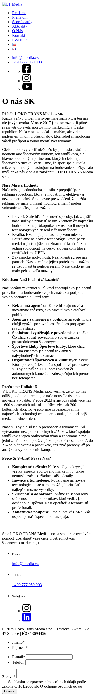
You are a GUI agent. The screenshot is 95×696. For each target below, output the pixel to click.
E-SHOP (19, 40)
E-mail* (18, 657)
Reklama (19, 13)
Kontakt (18, 35)
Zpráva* (8, 677)
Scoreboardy (22, 22)
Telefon (18, 662)
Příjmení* (20, 647)
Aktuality (19, 26)
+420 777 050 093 (27, 62)
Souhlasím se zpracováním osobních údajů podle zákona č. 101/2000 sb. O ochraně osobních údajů (44, 684)
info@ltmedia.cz (25, 57)
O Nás (17, 31)
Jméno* (18, 642)
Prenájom (19, 17)
